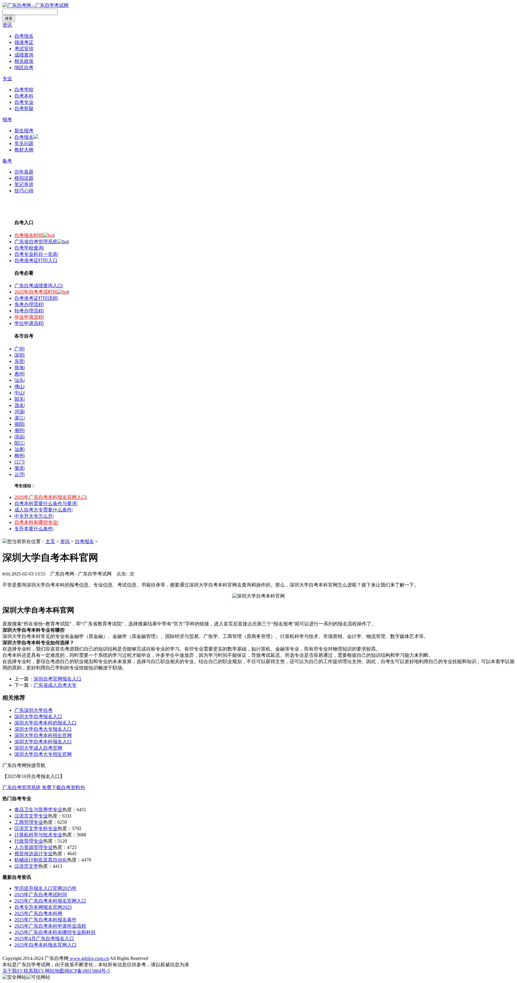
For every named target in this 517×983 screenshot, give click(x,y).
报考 (7, 119)
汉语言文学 (26, 866)
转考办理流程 (28, 310)
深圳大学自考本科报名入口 (43, 741)
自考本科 (24, 95)
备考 (7, 160)
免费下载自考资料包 (63, 787)
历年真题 (24, 171)
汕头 (19, 380)
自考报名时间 (28, 235)
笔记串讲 (24, 184)
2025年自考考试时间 (35, 291)
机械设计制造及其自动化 (40, 859)
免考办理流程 (28, 304)
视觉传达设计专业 (33, 853)
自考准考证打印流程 (35, 298)
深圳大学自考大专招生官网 (43, 754)
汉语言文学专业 (31, 815)
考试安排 (24, 48)
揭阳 (19, 424)
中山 (19, 392)
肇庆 (19, 468)
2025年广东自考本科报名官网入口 (50, 497)
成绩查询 (24, 54)
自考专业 (24, 102)
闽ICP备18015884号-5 (87, 970)
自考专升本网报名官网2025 (43, 907)
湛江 (19, 417)
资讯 (7, 25)
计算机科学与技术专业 (38, 834)
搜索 (9, 18)
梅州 (19, 455)
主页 (50, 541)
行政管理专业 (28, 841)
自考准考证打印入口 (35, 260)
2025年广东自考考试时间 (40, 894)
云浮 (19, 474)
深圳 (19, 355)
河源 (19, 411)
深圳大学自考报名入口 (38, 716)
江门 (19, 461)
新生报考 (24, 130)
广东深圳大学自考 (33, 710)
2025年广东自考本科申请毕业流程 (50, 926)
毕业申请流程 (28, 317)
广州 (19, 348)
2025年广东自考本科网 (38, 913)
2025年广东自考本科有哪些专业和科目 (55, 932)
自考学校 (24, 89)
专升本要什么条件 (33, 528)
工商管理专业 (28, 822)
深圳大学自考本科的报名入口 (45, 722)
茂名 (19, 405)
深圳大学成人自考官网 (38, 747)
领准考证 (24, 42)
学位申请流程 (28, 323)
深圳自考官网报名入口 (57, 678)
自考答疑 (24, 108)
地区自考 (24, 67)
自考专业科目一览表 (35, 254)
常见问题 (24, 143)
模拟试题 (24, 178)
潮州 (19, 430)
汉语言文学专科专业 (35, 828)
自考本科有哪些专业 (35, 522)
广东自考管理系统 (21, 787)
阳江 (19, 443)
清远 (19, 436)
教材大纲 (24, 149)
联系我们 (32, 970)
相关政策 (24, 61)
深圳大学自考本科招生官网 (43, 735)
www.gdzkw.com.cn (89, 958)
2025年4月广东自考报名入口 (44, 938)
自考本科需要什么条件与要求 (45, 503)
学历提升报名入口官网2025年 (45, 888)
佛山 (19, 386)
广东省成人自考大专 (55, 685)
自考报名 (24, 36)
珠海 (19, 367)
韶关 (19, 399)
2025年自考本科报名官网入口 (45, 944)
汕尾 (19, 449)
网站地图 (54, 970)
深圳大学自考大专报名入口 (43, 729)
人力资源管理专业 (33, 847)
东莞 (19, 361)
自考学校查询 (28, 247)
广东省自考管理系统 (35, 241)
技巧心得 (24, 190)
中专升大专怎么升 (33, 516)
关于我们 (12, 970)
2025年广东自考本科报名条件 (45, 919)
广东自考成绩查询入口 (38, 285)
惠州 (19, 373)
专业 (7, 78)
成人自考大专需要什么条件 (43, 509)
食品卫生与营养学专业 (38, 809)
